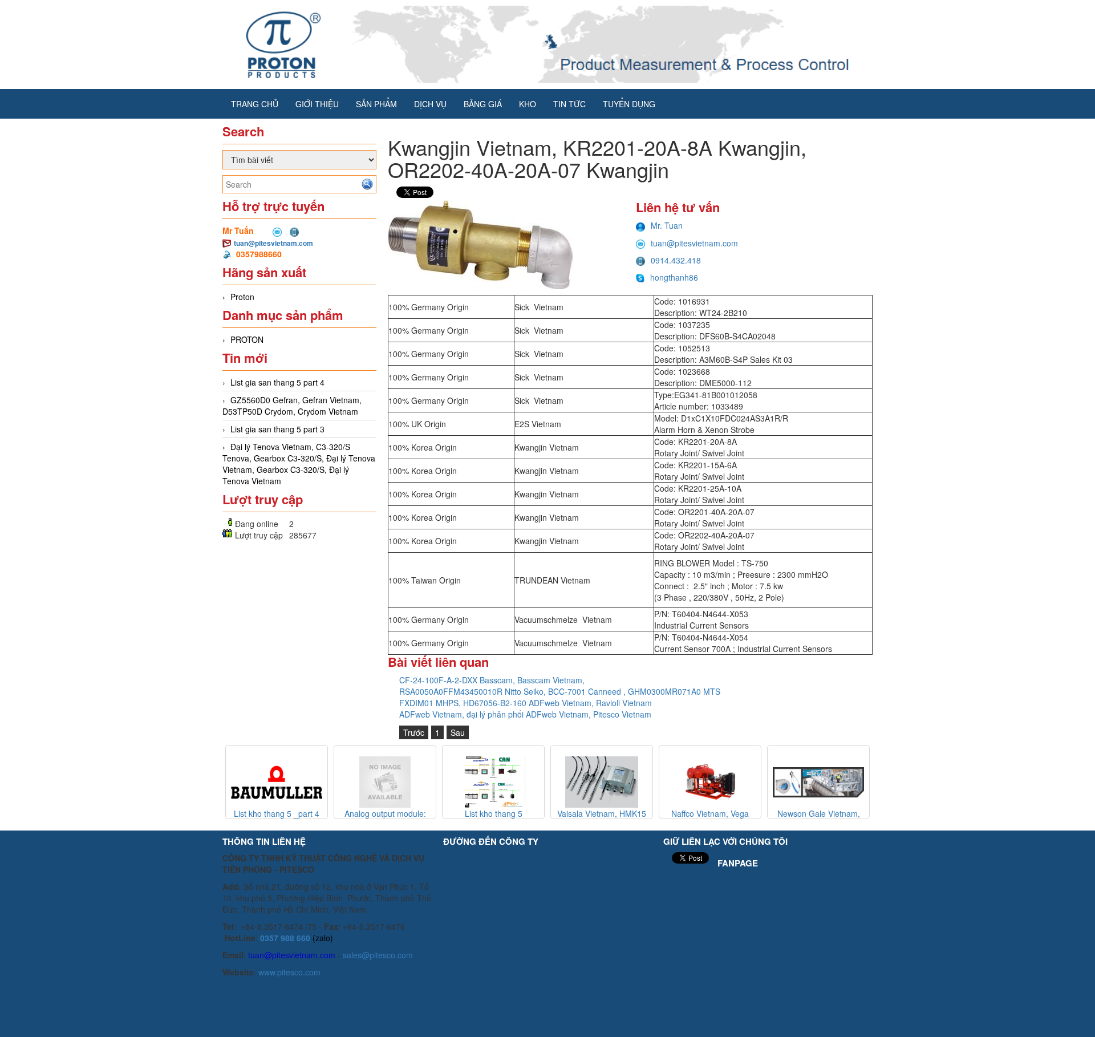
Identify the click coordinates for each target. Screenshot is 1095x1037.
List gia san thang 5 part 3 (277, 429)
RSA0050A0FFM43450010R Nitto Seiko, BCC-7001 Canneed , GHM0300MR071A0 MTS (559, 691)
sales (352, 955)
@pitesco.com (387, 955)
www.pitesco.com (289, 972)
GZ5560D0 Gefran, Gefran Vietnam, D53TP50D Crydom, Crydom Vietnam (292, 405)
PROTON (246, 339)
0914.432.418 (676, 260)
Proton (242, 296)
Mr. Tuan (667, 225)
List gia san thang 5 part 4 (277, 382)
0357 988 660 (285, 937)
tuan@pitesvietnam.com (273, 243)
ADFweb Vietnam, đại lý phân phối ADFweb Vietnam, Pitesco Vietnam (525, 714)
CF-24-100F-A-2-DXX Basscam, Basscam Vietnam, (492, 680)
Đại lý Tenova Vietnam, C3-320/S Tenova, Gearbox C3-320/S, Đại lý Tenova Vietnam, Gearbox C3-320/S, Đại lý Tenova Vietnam (298, 464)
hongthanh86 (674, 277)
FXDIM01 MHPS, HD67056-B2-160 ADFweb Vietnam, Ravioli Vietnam (525, 702)
